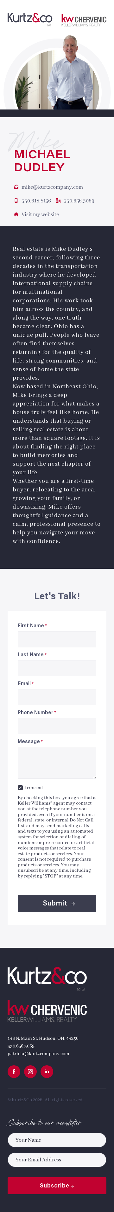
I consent (33, 788)
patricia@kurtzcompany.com (38, 1054)
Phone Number (37, 712)
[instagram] (30, 1071)
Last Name (32, 655)
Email (26, 684)
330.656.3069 (21, 1046)
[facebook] (14, 1071)
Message (30, 741)
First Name (32, 626)
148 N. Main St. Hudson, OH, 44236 (43, 1038)
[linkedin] (47, 1071)
